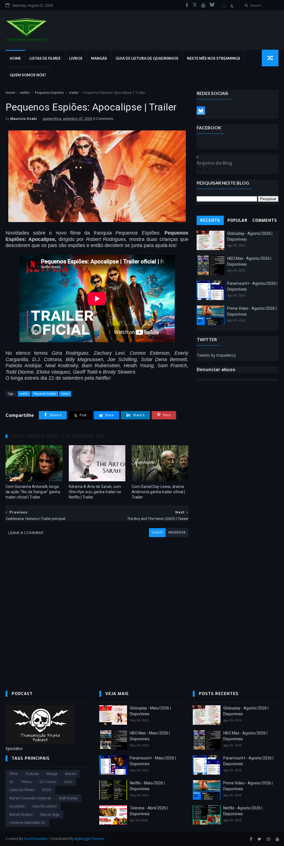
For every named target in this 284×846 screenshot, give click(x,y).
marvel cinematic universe (30, 798)
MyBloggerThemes (89, 838)
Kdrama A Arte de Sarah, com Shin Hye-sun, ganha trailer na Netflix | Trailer (95, 491)
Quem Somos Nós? (28, 75)
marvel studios (20, 814)
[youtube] (203, 5)
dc (11, 781)
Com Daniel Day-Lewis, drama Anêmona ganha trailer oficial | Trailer (158, 491)
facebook (177, 532)
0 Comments (103, 118)
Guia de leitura (44, 806)
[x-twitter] (194, 5)
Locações (16, 806)
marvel (70, 773)
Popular (237, 220)
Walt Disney (68, 798)
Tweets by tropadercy (216, 355)
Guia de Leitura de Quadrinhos (147, 58)
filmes (27, 781)
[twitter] (259, 839)
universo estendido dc (27, 822)
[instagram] (268, 839)
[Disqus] (97, 606)
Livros (75, 58)
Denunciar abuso (216, 369)
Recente (210, 220)
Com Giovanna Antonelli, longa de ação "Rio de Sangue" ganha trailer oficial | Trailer (33, 491)
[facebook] (187, 5)
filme (13, 773)
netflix (24, 92)
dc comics (48, 781)
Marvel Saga (49, 814)
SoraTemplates (36, 838)
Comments (264, 220)
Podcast (32, 773)
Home (15, 58)
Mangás (99, 58)
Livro (68, 781)
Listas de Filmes (44, 58)
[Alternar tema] (228, 6)
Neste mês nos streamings (213, 58)
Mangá (52, 773)
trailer (74, 92)
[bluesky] (212, 5)
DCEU (46, 789)
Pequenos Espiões (49, 92)
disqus (157, 532)
